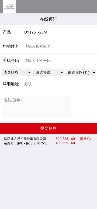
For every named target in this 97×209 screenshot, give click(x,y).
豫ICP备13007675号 (32, 143)
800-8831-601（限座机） (74, 139)
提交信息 (48, 128)
